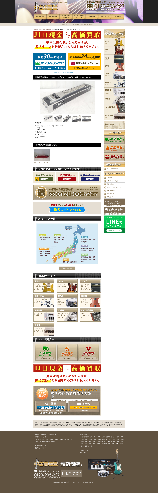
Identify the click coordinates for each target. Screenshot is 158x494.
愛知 (82, 441)
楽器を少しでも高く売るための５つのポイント (67, 72)
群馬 (118, 437)
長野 (114, 439)
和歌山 (110, 441)
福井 (106, 439)
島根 (118, 441)
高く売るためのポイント (114, 187)
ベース (107, 50)
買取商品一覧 (111, 193)
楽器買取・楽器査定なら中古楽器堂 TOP (44, 29)
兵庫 (101, 441)
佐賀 (109, 443)
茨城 (110, 437)
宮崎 (82, 446)
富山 (99, 439)
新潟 (95, 439)
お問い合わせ (84, 450)
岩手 (91, 437)
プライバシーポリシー (113, 181)
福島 (106, 437)
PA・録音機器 (110, 108)
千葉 (82, 439)
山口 (86, 443)
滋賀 (90, 441)
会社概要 (109, 177)
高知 (101, 443)
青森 (87, 437)
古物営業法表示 (111, 184)
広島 (82, 443)
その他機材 (109, 116)
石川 (103, 439)
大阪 (98, 441)
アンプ (107, 59)
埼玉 (122, 437)
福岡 (105, 443)
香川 (94, 443)
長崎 (113, 443)
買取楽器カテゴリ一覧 (40, 437)
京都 (94, 441)
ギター (107, 42)
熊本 (117, 443)
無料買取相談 (111, 190)
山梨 (110, 439)
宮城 (95, 437)
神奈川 (90, 439)
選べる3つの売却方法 (40, 445)
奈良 (105, 441)
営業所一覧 (110, 197)
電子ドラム (109, 83)
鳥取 (114, 441)
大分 (121, 443)
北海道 (83, 437)
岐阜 (118, 439)
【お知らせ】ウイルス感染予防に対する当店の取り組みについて (79, 24)
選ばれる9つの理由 (112, 169)
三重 (86, 441)
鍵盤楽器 (108, 91)
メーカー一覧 (109, 125)
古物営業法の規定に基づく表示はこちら (105, 11)
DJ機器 (108, 100)
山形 (103, 437)
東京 (86, 439)
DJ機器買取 (38, 441)
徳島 (90, 443)
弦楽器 (109, 67)
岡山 (122, 441)
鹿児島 (87, 446)
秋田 (99, 437)
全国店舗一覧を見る (66, 268)
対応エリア (84, 434)
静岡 (122, 439)
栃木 (114, 437)
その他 (53, 441)
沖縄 (91, 446)
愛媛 (98, 443)
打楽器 (107, 75)
